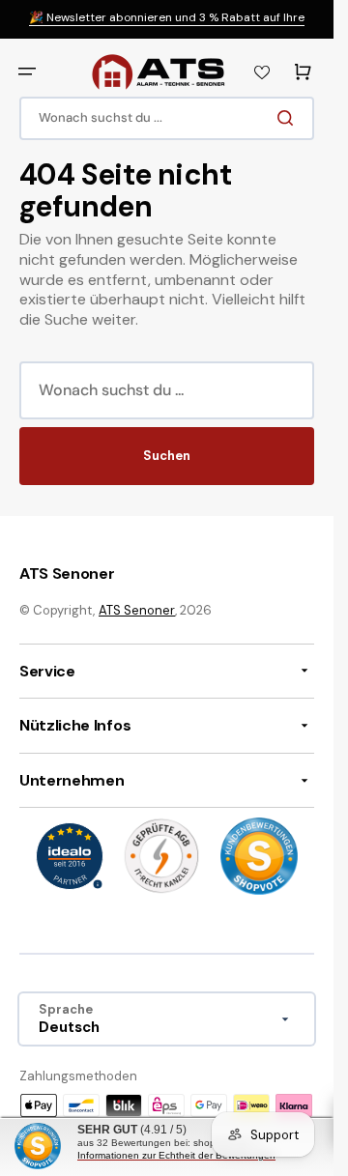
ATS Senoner (137, 610)
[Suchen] (289, 118)
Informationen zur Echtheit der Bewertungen (176, 1155)
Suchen (166, 455)
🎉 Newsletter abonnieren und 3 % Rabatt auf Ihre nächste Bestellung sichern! (166, 26)
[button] (27, 71)
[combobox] (166, 118)
